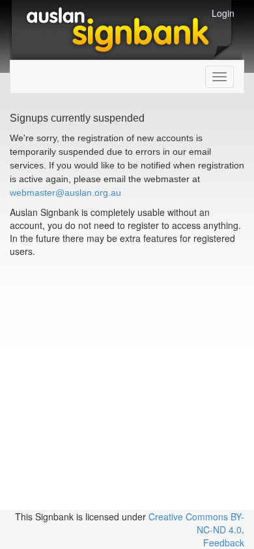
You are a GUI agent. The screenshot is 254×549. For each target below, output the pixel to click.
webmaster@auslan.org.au (65, 192)
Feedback (223, 542)
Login (223, 13)
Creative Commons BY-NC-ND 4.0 (196, 523)
